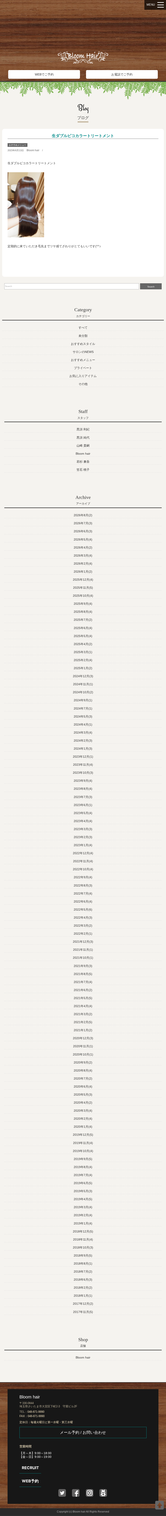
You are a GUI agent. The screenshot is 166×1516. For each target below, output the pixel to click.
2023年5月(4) (83, 813)
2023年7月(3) (83, 797)
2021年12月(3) (83, 941)
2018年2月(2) (83, 1287)
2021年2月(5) (83, 1022)
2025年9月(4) (83, 603)
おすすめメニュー (17, 145)
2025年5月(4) (83, 636)
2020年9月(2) (83, 1062)
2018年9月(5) (83, 1255)
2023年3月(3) (83, 829)
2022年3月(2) (83, 925)
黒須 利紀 (83, 429)
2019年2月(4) (83, 1215)
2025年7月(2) (83, 619)
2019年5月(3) (83, 1191)
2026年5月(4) (83, 539)
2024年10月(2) (83, 692)
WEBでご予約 (44, 74)
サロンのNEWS (83, 352)
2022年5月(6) (83, 909)
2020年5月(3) (83, 1094)
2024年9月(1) (83, 700)
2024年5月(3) (83, 716)
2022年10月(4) (83, 869)
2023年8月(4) (83, 788)
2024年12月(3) (83, 676)
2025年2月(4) (83, 660)
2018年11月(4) (83, 1239)
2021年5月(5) (83, 998)
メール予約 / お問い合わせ (83, 1432)
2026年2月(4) (83, 563)
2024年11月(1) (83, 684)
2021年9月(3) (83, 966)
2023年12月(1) (83, 756)
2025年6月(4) (83, 628)
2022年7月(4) (83, 893)
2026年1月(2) (83, 571)
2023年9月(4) (83, 780)
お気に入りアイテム (83, 376)
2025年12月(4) (83, 579)
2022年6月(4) (83, 901)
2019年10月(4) (83, 1151)
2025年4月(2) (83, 644)
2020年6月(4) (83, 1086)
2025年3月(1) (83, 652)
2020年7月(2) (83, 1078)
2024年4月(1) (83, 724)
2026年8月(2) (83, 515)
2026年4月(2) (83, 547)
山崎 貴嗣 (83, 445)
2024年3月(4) (83, 732)
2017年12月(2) (83, 1303)
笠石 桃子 (83, 469)
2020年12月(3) (83, 1038)
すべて (83, 327)
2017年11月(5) (83, 1312)
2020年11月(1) (83, 1046)
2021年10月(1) (83, 957)
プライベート (83, 368)
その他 (83, 384)
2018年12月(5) (83, 1231)
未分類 (83, 336)
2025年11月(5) (83, 587)
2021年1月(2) (83, 1030)
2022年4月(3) (83, 917)
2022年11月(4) (83, 861)
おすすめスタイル (83, 344)
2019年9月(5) (83, 1159)
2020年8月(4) (83, 1070)
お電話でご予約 (121, 74)
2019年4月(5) (83, 1199)
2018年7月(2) (83, 1271)
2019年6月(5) (83, 1183)
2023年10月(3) (83, 772)
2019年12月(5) (83, 1134)
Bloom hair (33, 150)
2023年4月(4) (83, 821)
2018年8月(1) (83, 1263)
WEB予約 (30, 1481)
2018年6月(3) (83, 1279)
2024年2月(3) (83, 740)
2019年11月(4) (83, 1143)
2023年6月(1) (83, 805)
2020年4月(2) (83, 1102)
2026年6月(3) (83, 531)
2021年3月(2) (83, 1014)
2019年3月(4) (83, 1207)
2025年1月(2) (83, 668)
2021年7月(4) (83, 982)
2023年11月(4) (83, 764)
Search (151, 286)
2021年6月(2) (83, 990)
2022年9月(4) (83, 877)
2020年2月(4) (83, 1118)
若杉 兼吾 (83, 461)
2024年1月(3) (83, 748)
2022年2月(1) (83, 933)
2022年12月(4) (83, 853)
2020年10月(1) (83, 1054)
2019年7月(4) (83, 1175)
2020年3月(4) (83, 1110)
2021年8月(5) (83, 974)
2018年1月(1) (83, 1295)
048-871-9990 (35, 1411)
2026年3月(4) (83, 555)
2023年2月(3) (83, 837)
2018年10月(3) (83, 1247)
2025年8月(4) (83, 611)
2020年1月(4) (83, 1126)
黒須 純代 (83, 437)
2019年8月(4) (83, 1167)
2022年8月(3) (83, 885)
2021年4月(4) (83, 1006)
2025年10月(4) (83, 595)
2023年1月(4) (83, 845)
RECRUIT (30, 1467)
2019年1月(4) (83, 1223)
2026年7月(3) (83, 523)
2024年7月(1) (83, 708)
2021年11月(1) (83, 949)
